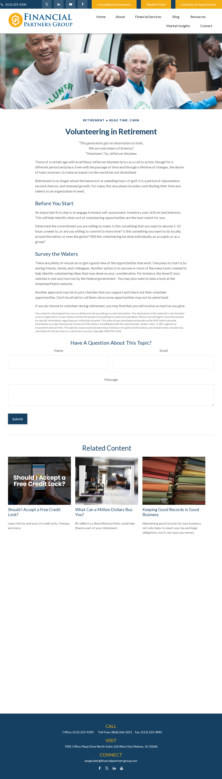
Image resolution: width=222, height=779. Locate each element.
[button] (101, 16)
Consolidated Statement (114, 4)
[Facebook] (82, 4)
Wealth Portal (156, 4)
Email (164, 350)
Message (111, 379)
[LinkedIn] (59, 4)
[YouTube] (70, 4)
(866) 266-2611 (121, 732)
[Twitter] (47, 4)
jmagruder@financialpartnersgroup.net (111, 761)
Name (58, 350)
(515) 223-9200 (15, 4)
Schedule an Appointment (198, 4)
